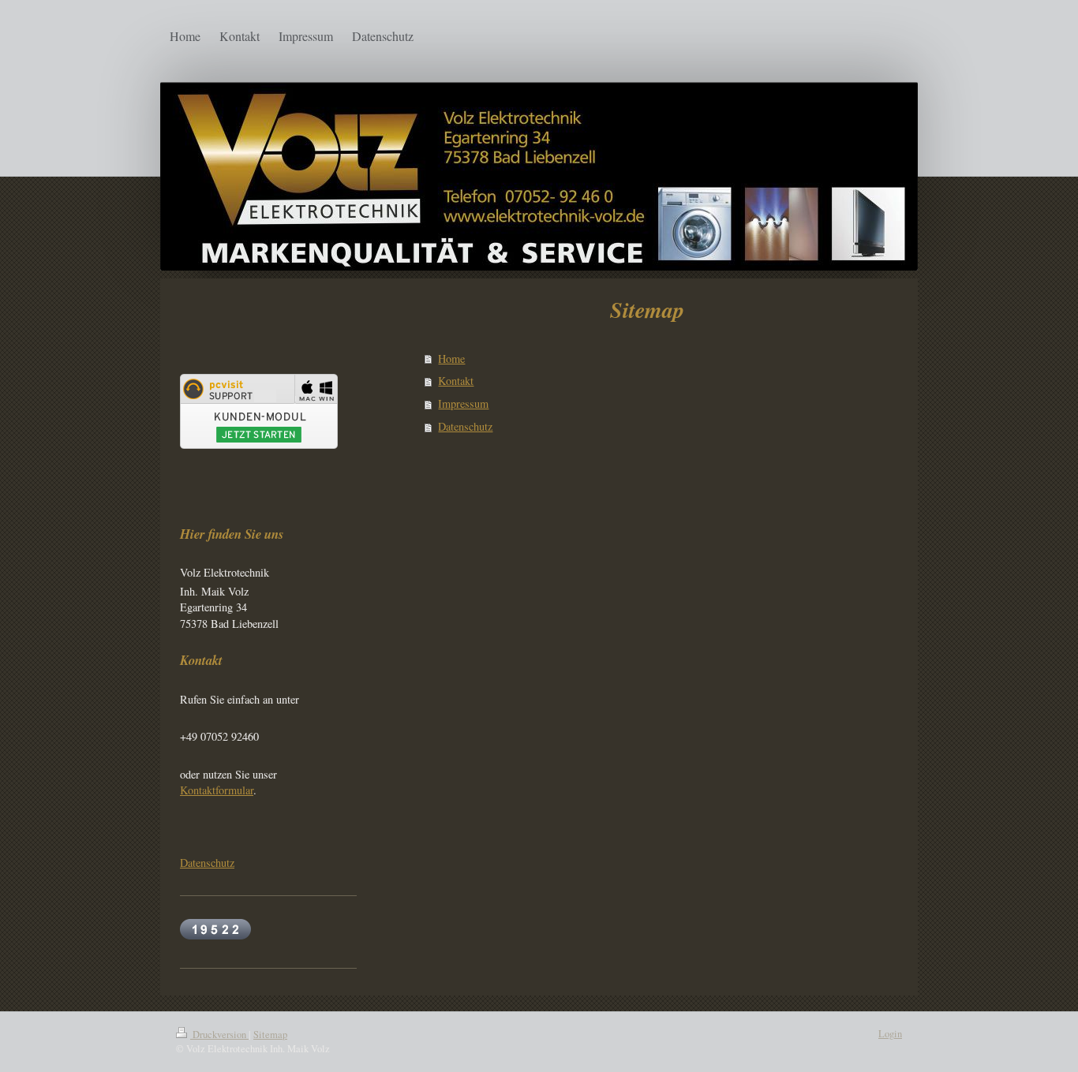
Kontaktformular (216, 790)
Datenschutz (465, 426)
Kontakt (455, 380)
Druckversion (219, 1034)
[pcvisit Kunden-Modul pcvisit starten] (268, 411)
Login (890, 1033)
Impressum (463, 403)
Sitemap (270, 1034)
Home (451, 358)
